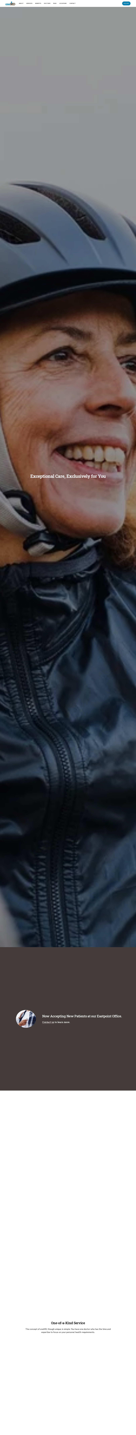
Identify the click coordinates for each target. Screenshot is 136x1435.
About (21, 3)
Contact (72, 3)
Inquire (126, 3)
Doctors (47, 3)
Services (29, 3)
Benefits (38, 3)
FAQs (55, 3)
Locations (63, 3)
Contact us (48, 1022)
